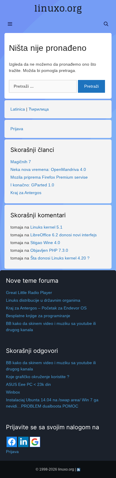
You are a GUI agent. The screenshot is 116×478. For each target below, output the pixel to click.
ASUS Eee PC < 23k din (28, 384)
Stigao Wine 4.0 (45, 242)
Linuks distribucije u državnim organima (43, 300)
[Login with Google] (35, 442)
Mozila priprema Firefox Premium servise (49, 177)
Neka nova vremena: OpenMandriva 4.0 (48, 169)
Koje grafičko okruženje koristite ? (37, 376)
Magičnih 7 (20, 161)
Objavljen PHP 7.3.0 (49, 250)
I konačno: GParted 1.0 (32, 185)
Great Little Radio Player (29, 292)
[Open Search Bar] (106, 24)
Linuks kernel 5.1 (46, 227)
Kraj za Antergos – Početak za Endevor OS (46, 308)
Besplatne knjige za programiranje (38, 315)
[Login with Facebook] (12, 442)
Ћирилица (39, 109)
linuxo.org (58, 8)
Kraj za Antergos (25, 192)
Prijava (16, 128)
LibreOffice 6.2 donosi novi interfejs (63, 234)
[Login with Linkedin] (23, 442)
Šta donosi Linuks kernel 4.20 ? (60, 258)
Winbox (13, 392)
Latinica (17, 109)
